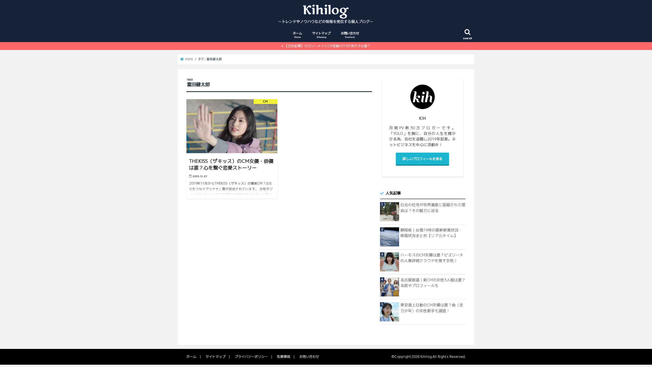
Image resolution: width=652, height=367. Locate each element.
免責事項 (283, 356)
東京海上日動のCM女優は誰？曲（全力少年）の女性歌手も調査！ (431, 307)
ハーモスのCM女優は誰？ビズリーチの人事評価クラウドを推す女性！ (431, 257)
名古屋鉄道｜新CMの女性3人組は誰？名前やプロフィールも (433, 282)
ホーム (297, 34)
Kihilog (426, 356)
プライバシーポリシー (251, 356)
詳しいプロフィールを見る (422, 158)
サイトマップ (321, 34)
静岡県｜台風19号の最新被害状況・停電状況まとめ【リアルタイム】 (431, 232)
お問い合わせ (350, 34)
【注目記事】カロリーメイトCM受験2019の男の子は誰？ (327, 46)
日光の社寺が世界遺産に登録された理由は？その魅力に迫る (432, 207)
